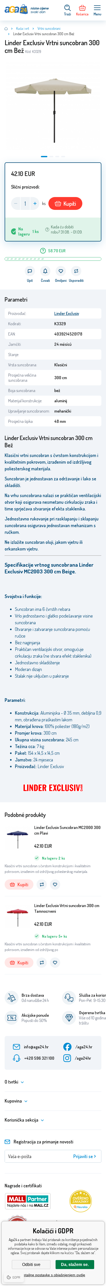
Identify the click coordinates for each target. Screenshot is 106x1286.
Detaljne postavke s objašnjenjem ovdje (53, 1275)
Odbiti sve (31, 1264)
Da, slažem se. (75, 1264)
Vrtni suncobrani (49, 28)
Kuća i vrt (22, 28)
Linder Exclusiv (66, 313)
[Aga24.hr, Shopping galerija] (6, 28)
